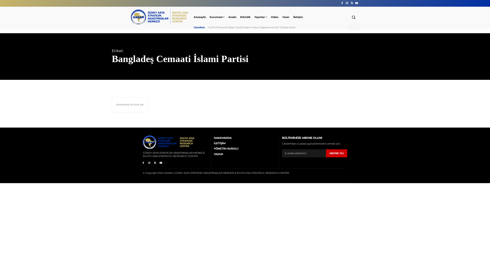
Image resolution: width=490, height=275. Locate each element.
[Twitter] (352, 3)
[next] (356, 27)
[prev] (350, 27)
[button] (353, 17)
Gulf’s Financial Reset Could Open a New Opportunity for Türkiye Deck (252, 27)
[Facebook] (342, 3)
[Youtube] (356, 3)
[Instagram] (347, 3)
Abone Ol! (336, 153)
